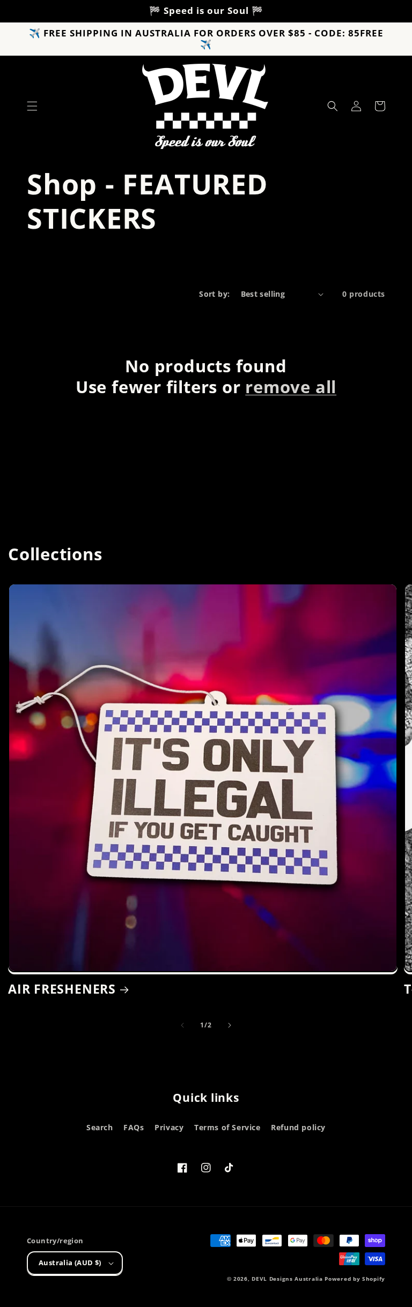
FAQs (133, 1127)
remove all (290, 387)
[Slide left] (182, 1025)
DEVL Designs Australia (287, 1278)
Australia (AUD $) (70, 1262)
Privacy (168, 1127)
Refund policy (298, 1127)
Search (99, 1127)
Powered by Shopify (355, 1278)
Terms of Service (227, 1127)
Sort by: (214, 294)
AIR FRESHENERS (62, 989)
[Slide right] (229, 1025)
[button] (32, 106)
